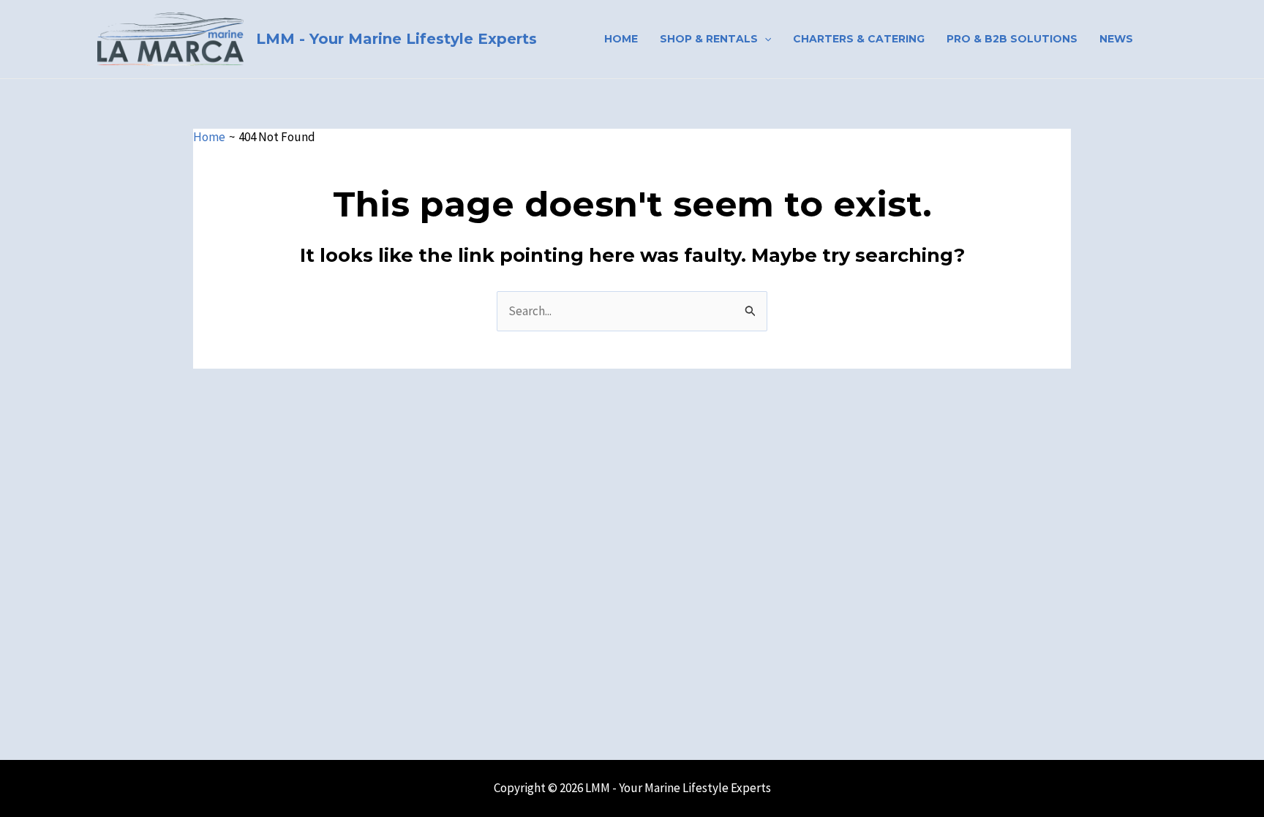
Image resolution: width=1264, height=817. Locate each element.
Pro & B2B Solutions (1012, 38)
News (1116, 38)
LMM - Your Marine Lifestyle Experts (396, 39)
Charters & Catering (859, 38)
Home (621, 38)
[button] (764, 39)
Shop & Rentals (709, 38)
